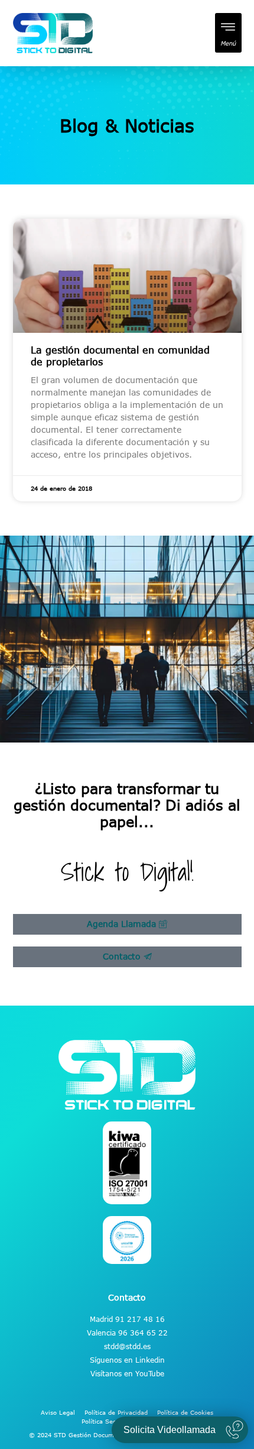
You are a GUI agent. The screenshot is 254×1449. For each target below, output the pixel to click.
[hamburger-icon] (228, 33)
